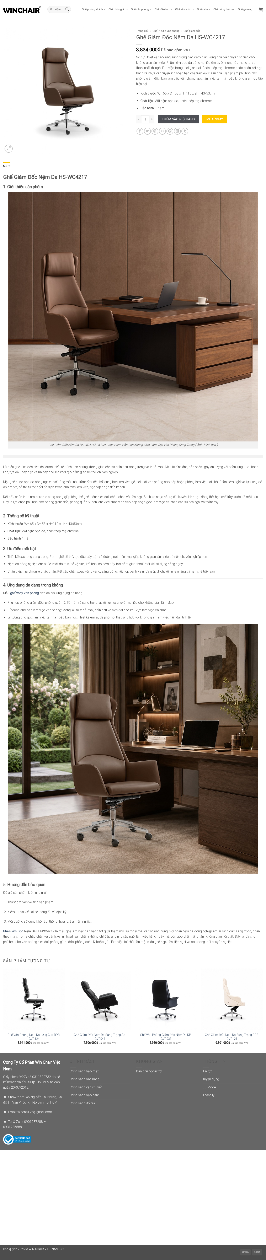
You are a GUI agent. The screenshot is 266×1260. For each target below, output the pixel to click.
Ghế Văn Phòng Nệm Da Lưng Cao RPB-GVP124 (33, 1037)
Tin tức (207, 1071)
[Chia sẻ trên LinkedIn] (177, 131)
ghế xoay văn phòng (24, 593)
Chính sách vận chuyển (86, 1087)
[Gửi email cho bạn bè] (162, 131)
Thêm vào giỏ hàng (178, 119)
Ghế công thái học (224, 9)
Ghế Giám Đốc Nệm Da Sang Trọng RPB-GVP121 (232, 1037)
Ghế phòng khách (92, 9)
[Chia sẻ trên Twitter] (147, 131)
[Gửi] (67, 9)
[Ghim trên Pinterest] (169, 131)
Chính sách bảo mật (84, 1071)
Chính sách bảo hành (85, 1095)
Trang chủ (142, 30)
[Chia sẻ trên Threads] (154, 131)
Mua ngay (214, 119)
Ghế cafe (202, 9)
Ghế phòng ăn (116, 9)
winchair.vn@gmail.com (34, 1112)
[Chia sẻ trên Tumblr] (184, 131)
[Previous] (3, 1010)
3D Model (210, 1087)
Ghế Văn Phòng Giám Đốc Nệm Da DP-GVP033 (166, 1037)
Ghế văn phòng (140, 9)
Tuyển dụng (211, 1079)
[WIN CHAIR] (22, 9)
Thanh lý (208, 1095)
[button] (261, 9)
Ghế (155, 30)
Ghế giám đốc (191, 30)
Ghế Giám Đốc (13, 931)
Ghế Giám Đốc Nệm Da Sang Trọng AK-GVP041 (100, 1037)
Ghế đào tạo (162, 9)
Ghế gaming (245, 9)
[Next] (263, 1010)
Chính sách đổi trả (82, 1103)
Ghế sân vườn (183, 9)
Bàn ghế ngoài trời (149, 1071)
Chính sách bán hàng (84, 1079)
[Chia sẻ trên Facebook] (140, 131)
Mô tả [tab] (6, 166)
